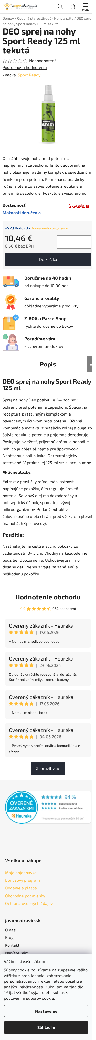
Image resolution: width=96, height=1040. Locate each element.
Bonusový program (22, 880)
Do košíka (48, 259)
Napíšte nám (17, 952)
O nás (10, 929)
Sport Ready (29, 74)
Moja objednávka (21, 872)
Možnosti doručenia (22, 212)
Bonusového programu (49, 228)
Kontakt (12, 945)
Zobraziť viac (48, 768)
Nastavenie (46, 1011)
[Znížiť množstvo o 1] (61, 242)
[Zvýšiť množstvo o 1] (87, 242)
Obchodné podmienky (25, 895)
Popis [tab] (48, 364)
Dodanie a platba (21, 887)
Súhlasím (46, 1027)
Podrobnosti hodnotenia (25, 67)
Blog (9, 937)
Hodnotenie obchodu (48, 597)
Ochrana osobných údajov (29, 903)
